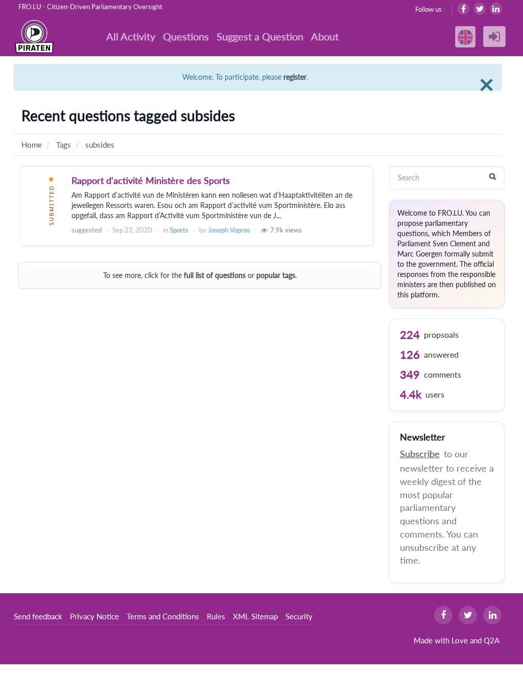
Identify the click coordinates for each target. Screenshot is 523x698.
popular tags (275, 275)
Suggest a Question (260, 36)
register (294, 77)
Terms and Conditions (163, 616)
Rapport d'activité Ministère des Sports (151, 180)
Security (299, 616)
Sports (179, 230)
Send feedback (38, 616)
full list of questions (215, 275)
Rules (216, 616)
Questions (186, 36)
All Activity (130, 36)
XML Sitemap (255, 616)
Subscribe (420, 453)
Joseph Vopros (229, 230)
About (325, 36)
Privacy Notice (94, 616)
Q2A (492, 640)
